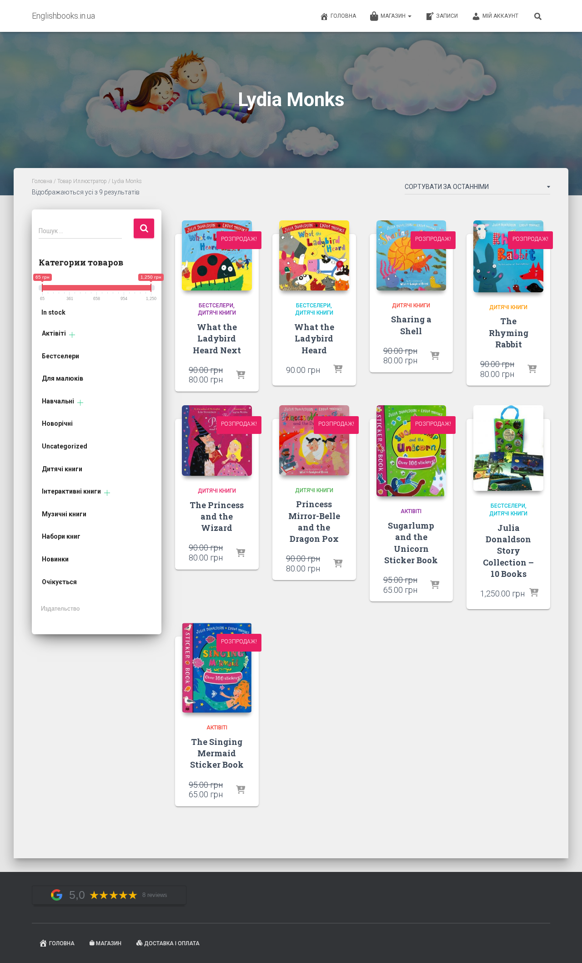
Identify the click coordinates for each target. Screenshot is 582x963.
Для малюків (62, 378)
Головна (343, 16)
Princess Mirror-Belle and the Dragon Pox (314, 521)
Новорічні (57, 423)
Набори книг (61, 536)
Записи (447, 16)
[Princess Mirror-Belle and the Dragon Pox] (314, 440)
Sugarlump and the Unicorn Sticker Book (411, 543)
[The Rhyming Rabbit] (508, 256)
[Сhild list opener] (72, 335)
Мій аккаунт (500, 16)
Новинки (55, 559)
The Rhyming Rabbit (508, 332)
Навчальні (58, 401)
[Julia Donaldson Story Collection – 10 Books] (508, 448)
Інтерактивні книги (71, 491)
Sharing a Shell (411, 325)
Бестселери (60, 356)
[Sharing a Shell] (411, 255)
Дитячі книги (62, 469)
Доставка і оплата (172, 943)
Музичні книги (64, 514)
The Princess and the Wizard (217, 516)
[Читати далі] (240, 375)
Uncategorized (64, 446)
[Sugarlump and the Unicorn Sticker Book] (411, 451)
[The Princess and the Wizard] (217, 440)
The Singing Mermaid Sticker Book (217, 753)
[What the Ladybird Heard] (314, 255)
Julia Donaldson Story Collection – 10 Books (508, 550)
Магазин (394, 16)
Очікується (59, 582)
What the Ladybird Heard (314, 338)
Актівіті (54, 333)
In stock (53, 312)
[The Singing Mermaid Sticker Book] (217, 668)
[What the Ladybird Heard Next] (217, 255)
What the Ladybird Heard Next (217, 338)
